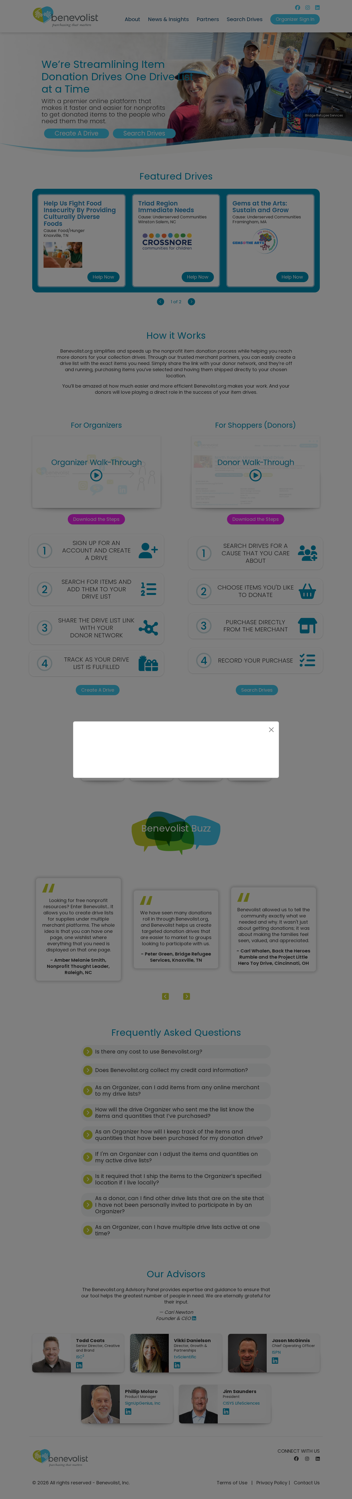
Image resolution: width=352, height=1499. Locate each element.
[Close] (271, 729)
